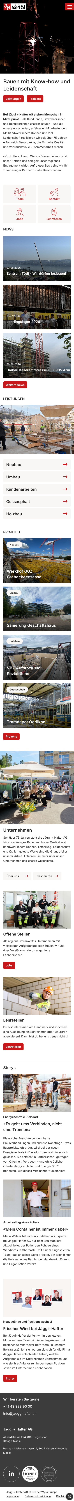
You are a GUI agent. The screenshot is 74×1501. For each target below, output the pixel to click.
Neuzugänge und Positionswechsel (27, 1321)
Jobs (9, 965)
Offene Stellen (16, 934)
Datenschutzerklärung (38, 1496)
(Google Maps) (12, 1440)
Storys (10, 1378)
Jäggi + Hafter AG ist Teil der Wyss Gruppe (31, 1492)
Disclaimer (62, 1496)
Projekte (35, 98)
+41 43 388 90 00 (17, 1406)
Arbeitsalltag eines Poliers (21, 1222)
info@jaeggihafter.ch (19, 1414)
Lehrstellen (13, 1020)
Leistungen (13, 98)
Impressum (12, 1496)
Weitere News (15, 385)
